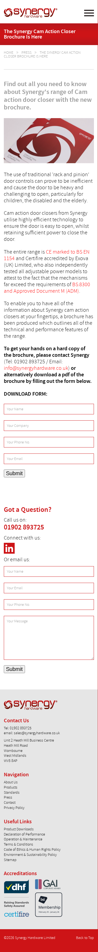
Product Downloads (19, 829)
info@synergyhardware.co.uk (36, 368)
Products (10, 787)
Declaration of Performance (24, 834)
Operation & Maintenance (23, 839)
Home (8, 52)
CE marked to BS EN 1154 (47, 255)
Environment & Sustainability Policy (30, 854)
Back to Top (85, 937)
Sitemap (10, 860)
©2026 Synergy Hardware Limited (29, 937)
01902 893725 (24, 527)
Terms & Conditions (18, 844)
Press (26, 52)
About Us (11, 782)
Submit (14, 473)
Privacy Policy (14, 807)
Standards (12, 792)
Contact (9, 802)
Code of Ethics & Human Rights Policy (32, 849)
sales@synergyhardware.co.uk (37, 733)
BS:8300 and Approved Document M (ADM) (47, 287)
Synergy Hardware (31, 13)
